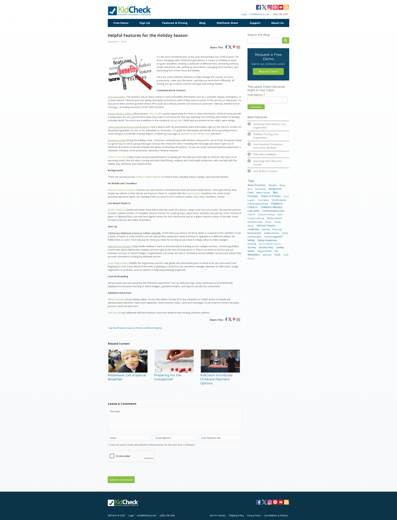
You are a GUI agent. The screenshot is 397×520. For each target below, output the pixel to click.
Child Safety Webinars (262, 154)
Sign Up (144, 22)
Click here (113, 312)
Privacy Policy (254, 515)
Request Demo (268, 71)
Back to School (263, 192)
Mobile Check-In (271, 233)
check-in (153, 113)
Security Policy (266, 247)
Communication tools (273, 210)
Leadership (253, 229)
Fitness (268, 222)
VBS (276, 251)
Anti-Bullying (260, 189)
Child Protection (279, 200)
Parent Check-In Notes (120, 113)
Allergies (273, 185)
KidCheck (130, 10)
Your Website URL (211, 437)
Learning (265, 229)
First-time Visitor (255, 221)
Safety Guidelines (267, 240)
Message (115, 411)
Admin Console (115, 299)
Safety (251, 240)
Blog (202, 22)
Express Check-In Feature (121, 189)
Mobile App (277, 229)
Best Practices (119, 328)
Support (255, 22)
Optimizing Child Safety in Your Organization (266, 125)
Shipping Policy (236, 515)
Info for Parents (218, 515)
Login (244, 14)
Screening (252, 243)
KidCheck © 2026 (116, 515)
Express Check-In (135, 328)
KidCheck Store (227, 22)
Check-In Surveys (117, 156)
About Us (277, 22)
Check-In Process (271, 196)
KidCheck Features (153, 328)
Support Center (264, 251)
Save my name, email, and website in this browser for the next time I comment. (152, 444)
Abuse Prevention (257, 185)
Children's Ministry (271, 207)
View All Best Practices (265, 171)
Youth (277, 254)
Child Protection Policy (258, 203)
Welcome (267, 254)
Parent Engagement (273, 236)
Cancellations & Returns (276, 515)
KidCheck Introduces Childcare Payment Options (216, 379)
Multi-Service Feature (119, 246)
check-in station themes (148, 176)
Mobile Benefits (254, 233)
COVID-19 (251, 214)
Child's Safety (263, 200)
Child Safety (253, 210)
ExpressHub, (193, 193)
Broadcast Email (116, 140)
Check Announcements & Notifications (128, 126)
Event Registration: (118, 262)
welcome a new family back (195, 133)
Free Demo (121, 22)
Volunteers (254, 254)
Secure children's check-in (270, 244)
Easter (280, 214)
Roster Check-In (116, 209)
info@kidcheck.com (260, 14)
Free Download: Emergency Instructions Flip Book (265, 145)
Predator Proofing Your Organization (263, 135)
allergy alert (176, 120)
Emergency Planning (256, 218)
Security (252, 247)
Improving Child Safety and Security (264, 162)
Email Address (163, 437)
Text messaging (116, 96)
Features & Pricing (174, 22)
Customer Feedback (266, 214)
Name (113, 437)
